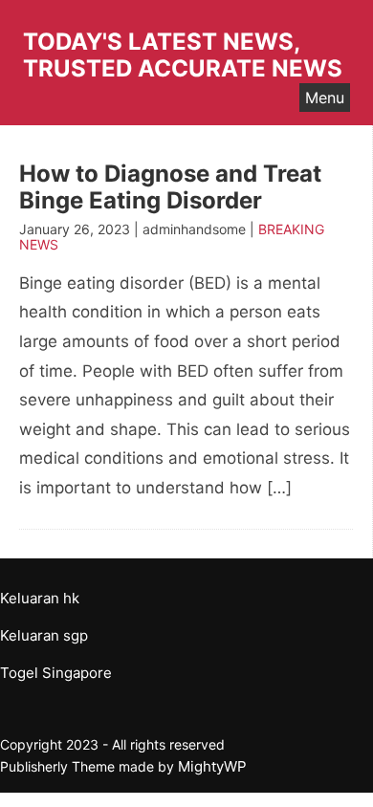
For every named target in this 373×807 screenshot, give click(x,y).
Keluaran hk (39, 598)
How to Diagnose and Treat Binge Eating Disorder (170, 187)
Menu (324, 97)
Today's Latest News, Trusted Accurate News (182, 55)
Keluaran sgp (44, 635)
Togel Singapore (56, 673)
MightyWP (212, 766)
